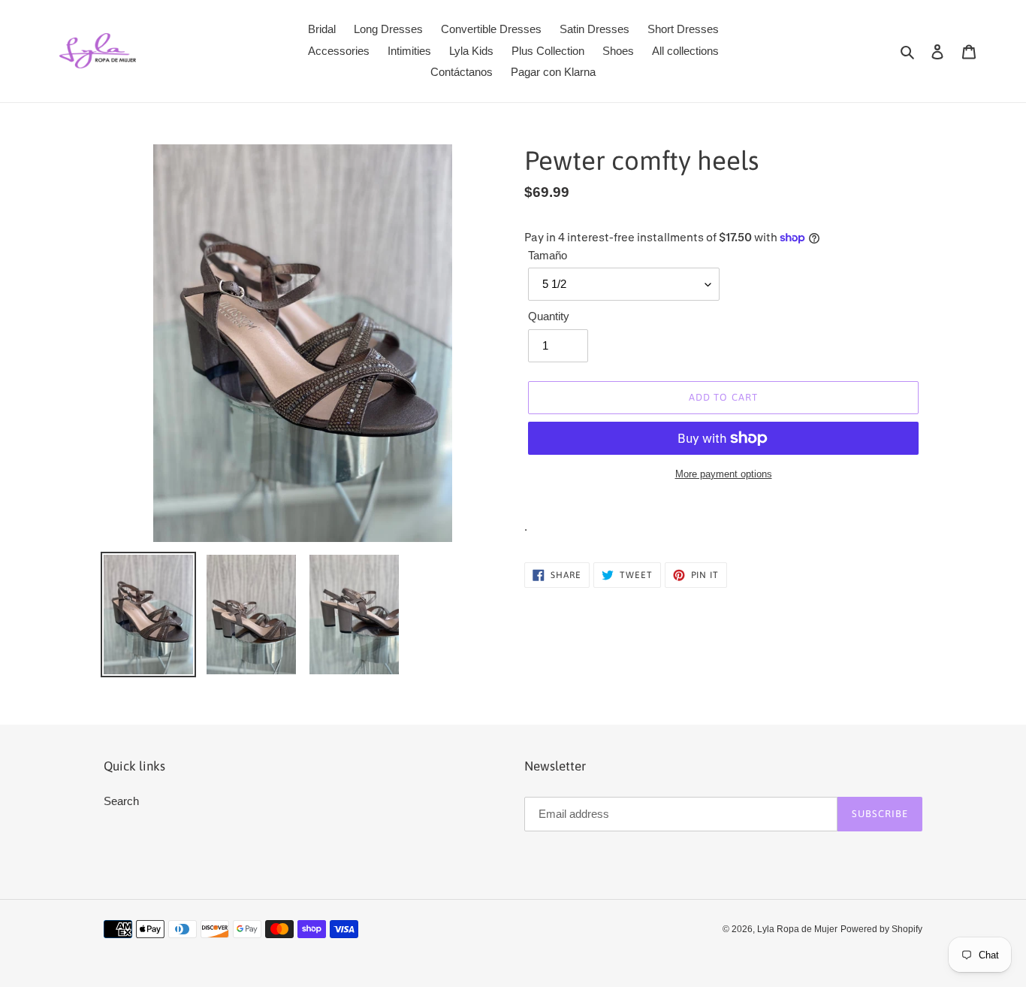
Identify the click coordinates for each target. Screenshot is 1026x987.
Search (121, 801)
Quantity (548, 316)
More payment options (723, 474)
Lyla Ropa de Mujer (797, 929)
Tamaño (547, 255)
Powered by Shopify (881, 929)
